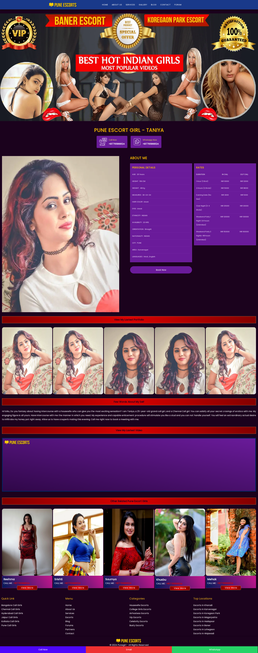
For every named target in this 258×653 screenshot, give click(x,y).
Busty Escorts (136, 625)
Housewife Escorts (139, 605)
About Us (117, 4)
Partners (70, 629)
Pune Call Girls (8, 625)
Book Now (161, 269)
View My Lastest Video (129, 430)
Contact (165, 4)
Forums (69, 625)
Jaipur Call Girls (9, 617)
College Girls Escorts (140, 609)
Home (105, 4)
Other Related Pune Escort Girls (129, 501)
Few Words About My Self (129, 401)
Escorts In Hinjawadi (203, 633)
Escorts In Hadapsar (204, 621)
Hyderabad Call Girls (12, 613)
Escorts (69, 617)
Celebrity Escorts (138, 621)
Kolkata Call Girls (10, 621)
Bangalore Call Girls (11, 605)
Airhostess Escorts (139, 613)
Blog (154, 4)
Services (130, 4)
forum (178, 4)
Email (129, 649)
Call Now (43, 649)
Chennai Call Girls (10, 609)
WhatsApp (214, 649)
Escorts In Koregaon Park (206, 613)
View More (27, 587)
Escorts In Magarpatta (205, 617)
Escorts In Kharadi (202, 605)
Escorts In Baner (202, 625)
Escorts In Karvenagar (205, 609)
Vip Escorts (135, 617)
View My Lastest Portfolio (129, 319)
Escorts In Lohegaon (204, 629)
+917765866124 (117, 142)
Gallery (143, 4)
